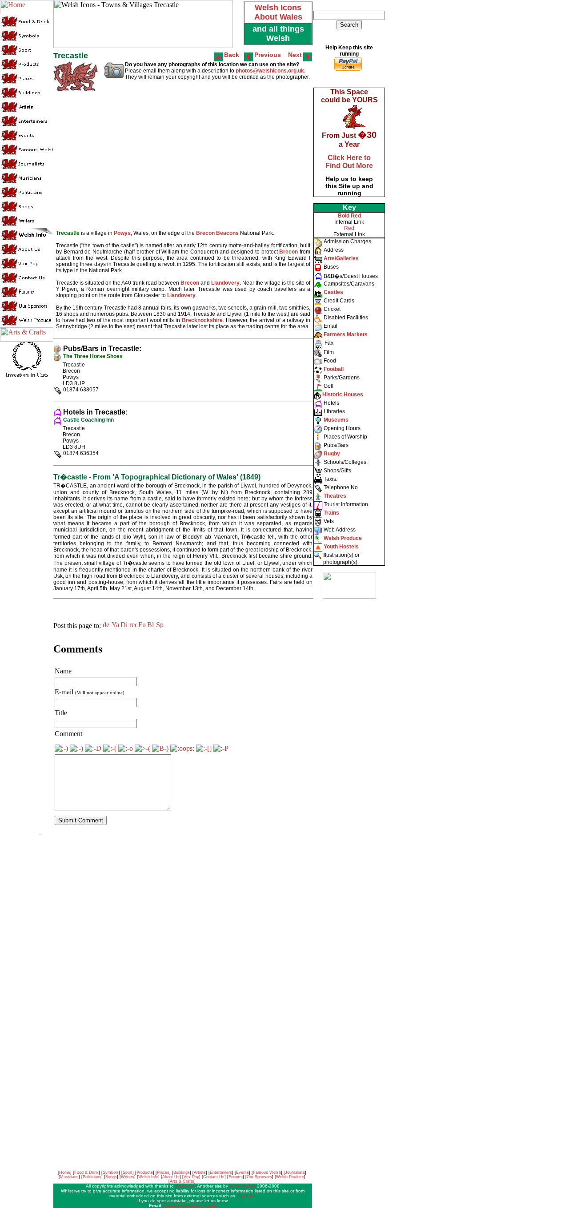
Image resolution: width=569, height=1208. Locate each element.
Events (242, 1172)
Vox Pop (191, 1177)
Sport (127, 1172)
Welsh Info (148, 1177)
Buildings (181, 1172)
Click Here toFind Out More (349, 161)
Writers (127, 1177)
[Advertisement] (348, 738)
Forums (235, 1177)
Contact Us (213, 1177)
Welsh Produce (290, 1177)
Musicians (69, 1177)
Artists (200, 1172)
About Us (171, 1177)
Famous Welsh (267, 1172)
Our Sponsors (259, 1177)
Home (64, 1172)
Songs (111, 1177)
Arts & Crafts (182, 1181)
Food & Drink (86, 1172)
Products (144, 1172)
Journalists (295, 1172)
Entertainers (221, 1172)
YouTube (245, 1195)
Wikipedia (185, 1186)
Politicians (92, 1177)
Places (163, 1172)
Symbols (111, 1172)
